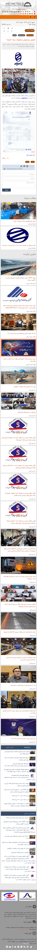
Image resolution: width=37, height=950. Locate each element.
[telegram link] (27, 166)
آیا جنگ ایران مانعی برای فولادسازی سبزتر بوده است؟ (21, 333)
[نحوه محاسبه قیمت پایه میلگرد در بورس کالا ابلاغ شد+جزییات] (18, 620)
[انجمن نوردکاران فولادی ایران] (27, 896)
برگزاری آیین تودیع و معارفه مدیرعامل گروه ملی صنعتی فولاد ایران (17, 753)
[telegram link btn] (31, 947)
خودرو (14, 35)
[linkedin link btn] (7, 947)
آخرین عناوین (10, 747)
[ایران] (23, 11)
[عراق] (14, 11)
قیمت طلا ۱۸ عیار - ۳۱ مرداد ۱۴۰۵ (20, 800)
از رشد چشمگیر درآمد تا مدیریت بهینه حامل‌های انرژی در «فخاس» (19, 778)
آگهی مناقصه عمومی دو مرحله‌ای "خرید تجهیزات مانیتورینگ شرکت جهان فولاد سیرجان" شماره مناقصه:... (20, 494)
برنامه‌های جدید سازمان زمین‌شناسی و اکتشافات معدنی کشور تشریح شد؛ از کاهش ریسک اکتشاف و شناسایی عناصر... (19, 550)
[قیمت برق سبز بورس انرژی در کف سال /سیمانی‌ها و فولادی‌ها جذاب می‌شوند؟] (18, 565)
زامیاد (33, 162)
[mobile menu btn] (34, 17)
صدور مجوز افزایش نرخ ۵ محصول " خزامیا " (24, 221)
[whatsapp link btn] (21, 947)
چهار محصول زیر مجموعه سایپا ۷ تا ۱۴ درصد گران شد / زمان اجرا (19, 245)
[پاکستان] (25, 11)
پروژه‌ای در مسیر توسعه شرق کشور (26, 412)
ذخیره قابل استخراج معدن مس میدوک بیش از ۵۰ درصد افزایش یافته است (19, 712)
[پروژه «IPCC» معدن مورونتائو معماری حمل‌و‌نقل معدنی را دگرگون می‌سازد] (18, 266)
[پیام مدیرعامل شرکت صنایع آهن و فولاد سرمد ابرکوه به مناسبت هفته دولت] (18, 347)
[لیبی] (12, 11)
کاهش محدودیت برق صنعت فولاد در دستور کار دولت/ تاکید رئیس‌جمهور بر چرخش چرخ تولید (19, 605)
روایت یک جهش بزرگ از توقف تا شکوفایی (24, 387)
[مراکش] (18, 11)
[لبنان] (21, 11)
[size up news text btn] (12, 28)
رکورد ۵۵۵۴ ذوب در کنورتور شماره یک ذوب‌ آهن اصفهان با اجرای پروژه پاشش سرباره (16, 791)
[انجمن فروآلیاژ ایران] (9, 896)
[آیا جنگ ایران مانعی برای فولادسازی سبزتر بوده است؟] (18, 322)
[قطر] (34, 13)
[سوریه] (27, 13)
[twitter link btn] (15, 947)
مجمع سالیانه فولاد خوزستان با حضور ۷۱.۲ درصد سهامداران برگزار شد (16, 759)
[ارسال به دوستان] (8, 31)
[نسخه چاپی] (4, 31)
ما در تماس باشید (25, 929)
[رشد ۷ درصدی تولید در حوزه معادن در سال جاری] (18, 674)
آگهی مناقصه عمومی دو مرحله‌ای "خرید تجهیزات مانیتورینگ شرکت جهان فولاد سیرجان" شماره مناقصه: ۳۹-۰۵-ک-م (19, 869)
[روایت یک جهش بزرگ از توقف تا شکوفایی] (18, 375)
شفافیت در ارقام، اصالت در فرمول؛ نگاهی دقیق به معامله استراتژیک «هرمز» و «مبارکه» (16, 805)
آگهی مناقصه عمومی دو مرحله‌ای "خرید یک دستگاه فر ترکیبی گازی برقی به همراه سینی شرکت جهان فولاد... (18, 439)
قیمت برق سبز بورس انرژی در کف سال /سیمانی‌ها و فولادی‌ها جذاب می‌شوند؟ (19, 577)
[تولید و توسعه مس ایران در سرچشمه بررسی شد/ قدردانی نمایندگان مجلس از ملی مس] (18, 646)
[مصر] (27, 11)
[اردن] (3, 11)
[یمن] (23, 13)
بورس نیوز (29, 155)
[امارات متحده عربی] (21, 13)
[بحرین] (34, 11)
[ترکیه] (25, 13)
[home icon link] (30, 17)
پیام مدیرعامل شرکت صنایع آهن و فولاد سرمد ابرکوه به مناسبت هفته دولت (19, 360)
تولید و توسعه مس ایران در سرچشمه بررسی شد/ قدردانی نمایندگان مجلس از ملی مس (20, 659)
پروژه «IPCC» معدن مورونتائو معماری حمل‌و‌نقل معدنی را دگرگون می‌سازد (20, 279)
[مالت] (9, 11)
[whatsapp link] (24, 166)
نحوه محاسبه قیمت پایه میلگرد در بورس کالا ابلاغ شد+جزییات (19, 632)
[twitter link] (21, 166)
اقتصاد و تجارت (30, 30)
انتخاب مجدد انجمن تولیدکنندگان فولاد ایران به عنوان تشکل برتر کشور (16, 784)
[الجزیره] (30, 11)
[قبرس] (32, 11)
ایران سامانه (26, 944)
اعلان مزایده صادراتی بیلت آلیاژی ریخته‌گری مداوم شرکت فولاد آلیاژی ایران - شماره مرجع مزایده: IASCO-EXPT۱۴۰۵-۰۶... (19, 307)
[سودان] (7, 11)
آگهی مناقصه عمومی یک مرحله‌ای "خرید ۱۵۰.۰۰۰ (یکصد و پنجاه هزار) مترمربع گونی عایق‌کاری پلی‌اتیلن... (19, 466)
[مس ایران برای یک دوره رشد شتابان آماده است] (18, 727)
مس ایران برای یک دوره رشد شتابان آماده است (23, 739)
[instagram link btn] (18, 947)
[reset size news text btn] (8, 28)
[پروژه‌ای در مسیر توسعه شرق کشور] (18, 401)
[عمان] (5, 11)
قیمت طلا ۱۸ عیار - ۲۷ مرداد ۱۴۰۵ (20, 796)
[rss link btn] (24, 947)
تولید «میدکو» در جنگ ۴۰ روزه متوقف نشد (18, 772)
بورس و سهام (30, 35)
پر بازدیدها (27, 747)
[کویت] (16, 11)
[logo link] (18, 6)
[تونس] (32, 13)
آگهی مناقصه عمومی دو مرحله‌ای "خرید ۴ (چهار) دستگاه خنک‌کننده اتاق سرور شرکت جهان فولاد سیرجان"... (21, 522)
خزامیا (27, 162)
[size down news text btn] (4, 28)
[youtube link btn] (10, 947)
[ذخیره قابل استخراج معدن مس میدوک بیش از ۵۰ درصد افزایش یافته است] (18, 699)
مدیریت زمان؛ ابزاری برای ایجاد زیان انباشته (17, 818)
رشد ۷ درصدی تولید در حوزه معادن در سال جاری (23, 685)
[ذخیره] (11, 31)
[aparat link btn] (28, 946)
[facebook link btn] (12, 947)
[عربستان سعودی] (30, 13)
